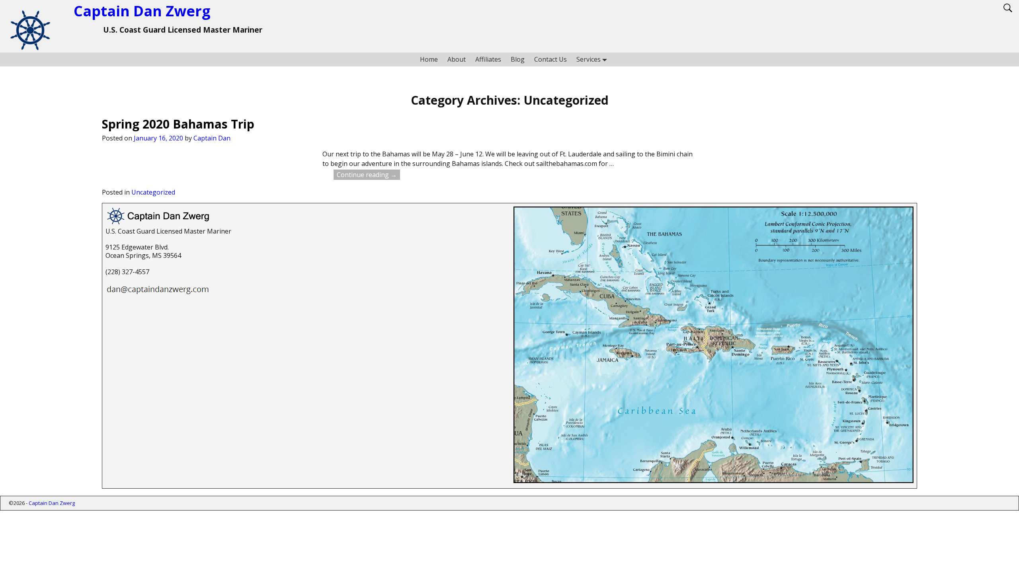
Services (588, 59)
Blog (518, 59)
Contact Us (550, 59)
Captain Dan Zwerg (142, 11)
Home (429, 59)
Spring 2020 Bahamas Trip (178, 124)
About (456, 59)
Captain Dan (211, 138)
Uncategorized (153, 192)
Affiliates (488, 59)
